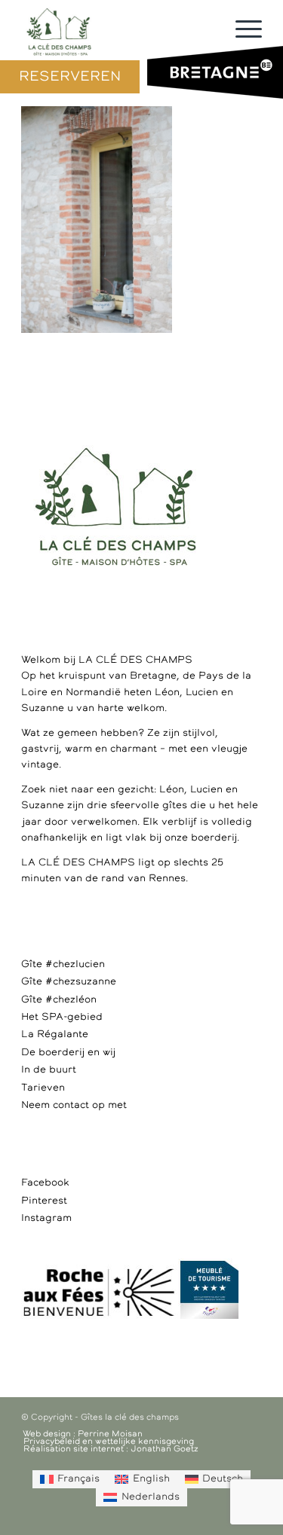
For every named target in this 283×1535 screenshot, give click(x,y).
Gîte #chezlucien (63, 964)
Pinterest (44, 1201)
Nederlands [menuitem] (151, 1497)
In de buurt (48, 1070)
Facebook (45, 1183)
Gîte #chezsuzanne (68, 982)
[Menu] (241, 30)
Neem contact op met (74, 1105)
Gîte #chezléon (59, 1000)
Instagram (46, 1218)
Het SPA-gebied (62, 1017)
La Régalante (54, 1034)
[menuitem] (69, 1479)
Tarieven (43, 1088)
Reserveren (70, 77)
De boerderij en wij (68, 1052)
